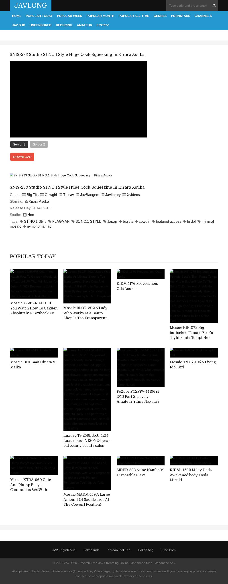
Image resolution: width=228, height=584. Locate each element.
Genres (160, 16)
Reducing (64, 25)
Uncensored (40, 25)
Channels (203, 16)
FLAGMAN (61, 221)
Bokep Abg (145, 550)
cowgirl (144, 221)
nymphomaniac (39, 226)
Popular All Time (134, 16)
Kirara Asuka (39, 201)
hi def (191, 221)
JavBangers (89, 195)
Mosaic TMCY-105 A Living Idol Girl (193, 364)
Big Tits (33, 195)
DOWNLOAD (22, 157)
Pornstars (180, 16)
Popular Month (100, 16)
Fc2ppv (103, 25)
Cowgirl (51, 195)
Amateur (84, 25)
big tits (128, 221)
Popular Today (39, 16)
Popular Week (69, 16)
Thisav (68, 195)
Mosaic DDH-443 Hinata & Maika (32, 364)
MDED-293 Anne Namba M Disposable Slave (140, 472)
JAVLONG (30, 5)
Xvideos (133, 195)
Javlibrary (113, 195)
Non (30, 215)
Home (16, 16)
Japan (112, 221)
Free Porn (168, 550)
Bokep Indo (91, 550)
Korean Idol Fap (119, 550)
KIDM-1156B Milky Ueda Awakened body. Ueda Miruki (191, 475)
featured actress (168, 221)
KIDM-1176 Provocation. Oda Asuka (137, 286)
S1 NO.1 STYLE (88, 221)
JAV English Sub (64, 550)
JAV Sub (18, 25)
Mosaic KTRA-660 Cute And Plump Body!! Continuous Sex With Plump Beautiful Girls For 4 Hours (34, 490)
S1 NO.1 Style (35, 221)
